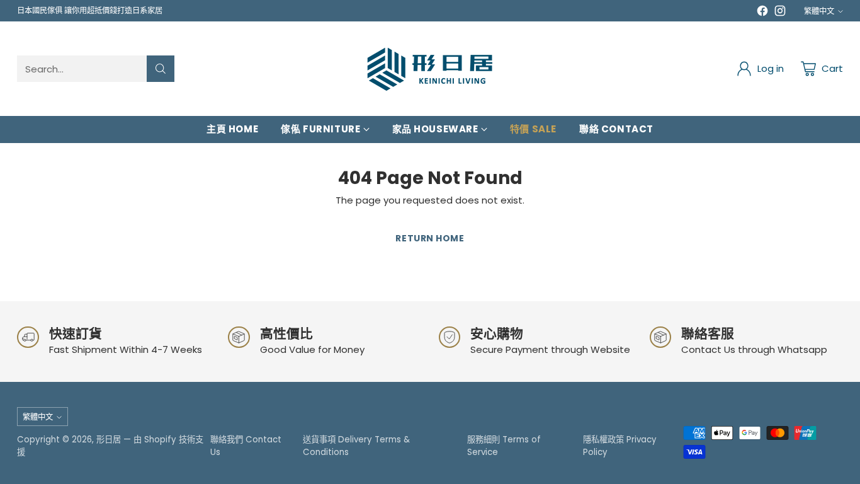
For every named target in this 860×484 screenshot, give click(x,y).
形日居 (108, 440)
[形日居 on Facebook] (762, 12)
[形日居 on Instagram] (780, 12)
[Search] (160, 68)
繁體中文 (819, 11)
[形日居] (430, 69)
